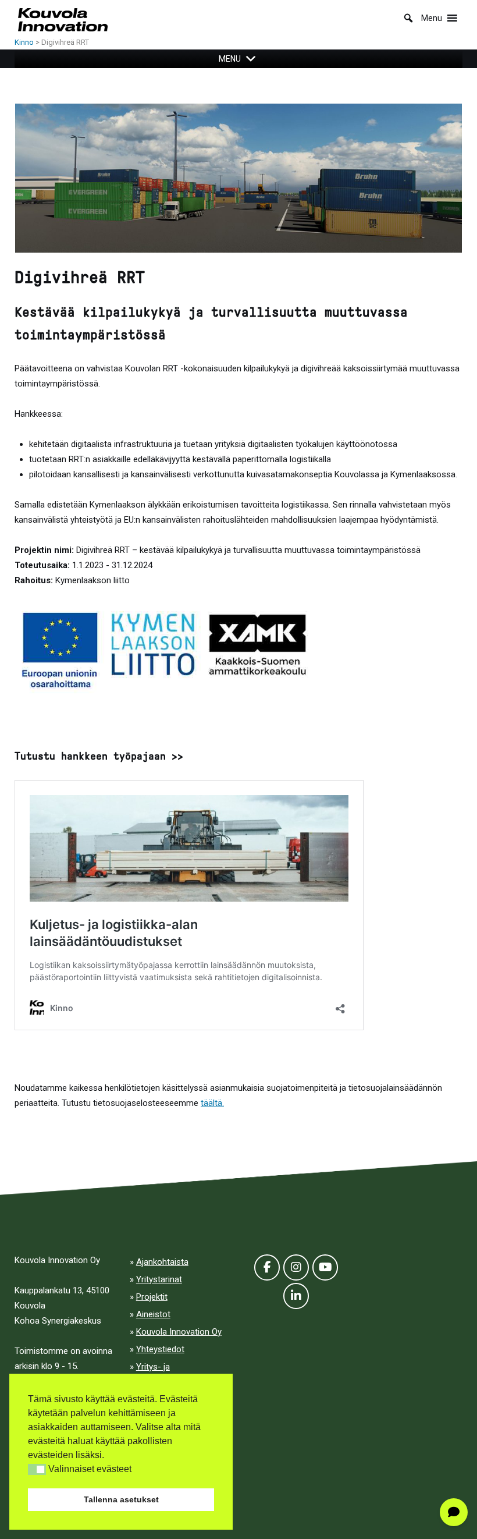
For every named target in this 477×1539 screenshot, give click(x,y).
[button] (37, 1469)
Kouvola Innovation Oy (179, 1332)
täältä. (212, 1103)
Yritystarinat (159, 1279)
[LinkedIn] (296, 1296)
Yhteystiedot (160, 1349)
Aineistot (153, 1314)
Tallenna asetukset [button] (121, 1499)
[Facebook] (267, 1267)
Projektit (152, 1297)
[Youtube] (325, 1267)
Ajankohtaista (162, 1262)
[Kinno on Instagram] (296, 1267)
